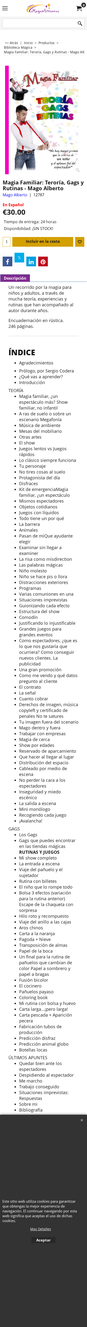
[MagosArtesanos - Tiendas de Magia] (42, 8)
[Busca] (80, 23)
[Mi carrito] (78, 8)
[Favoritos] (79, 241)
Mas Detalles (40, 1229)
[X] (19, 257)
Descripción (15, 278)
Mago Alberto (15, 194)
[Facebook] (7, 261)
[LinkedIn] (31, 261)
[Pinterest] (43, 261)
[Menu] (5, 9)
